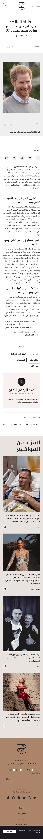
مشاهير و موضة (35, 589)
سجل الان (9, 831)
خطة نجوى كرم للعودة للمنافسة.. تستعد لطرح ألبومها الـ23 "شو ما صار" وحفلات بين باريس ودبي (23, 717)
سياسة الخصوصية (21, 824)
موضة (29, 770)
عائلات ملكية (36, 46)
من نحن (21, 819)
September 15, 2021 (30, 335)
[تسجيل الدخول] (31, 6)
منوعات (10, 770)
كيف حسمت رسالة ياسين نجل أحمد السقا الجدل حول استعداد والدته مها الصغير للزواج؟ (23, 658)
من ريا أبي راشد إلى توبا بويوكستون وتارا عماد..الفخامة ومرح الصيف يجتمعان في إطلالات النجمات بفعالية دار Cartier (22, 579)
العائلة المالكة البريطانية (18, 354)
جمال (18, 770)
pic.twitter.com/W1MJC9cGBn (18, 327)
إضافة (8, 779)
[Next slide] (5, 124)
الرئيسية (21, 808)
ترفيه (38, 527)
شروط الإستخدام (22, 813)
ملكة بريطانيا (34, 360)
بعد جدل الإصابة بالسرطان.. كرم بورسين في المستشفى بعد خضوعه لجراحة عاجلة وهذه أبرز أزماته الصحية (22, 518)
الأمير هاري (34, 354)
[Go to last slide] (11, 124)
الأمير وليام (34, 366)
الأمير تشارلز (21, 360)
